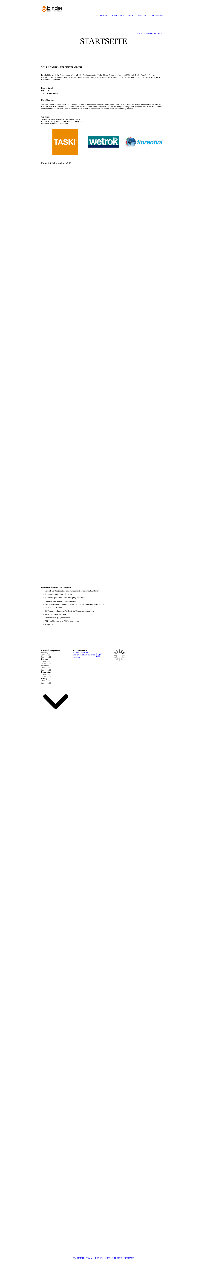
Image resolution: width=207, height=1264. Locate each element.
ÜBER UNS (99, 1258)
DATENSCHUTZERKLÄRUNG (150, 33)
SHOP (107, 1258)
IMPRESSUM (117, 1258)
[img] (103, 36)
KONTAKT (129, 1258)
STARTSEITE (78, 1258)
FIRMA (89, 1258)
